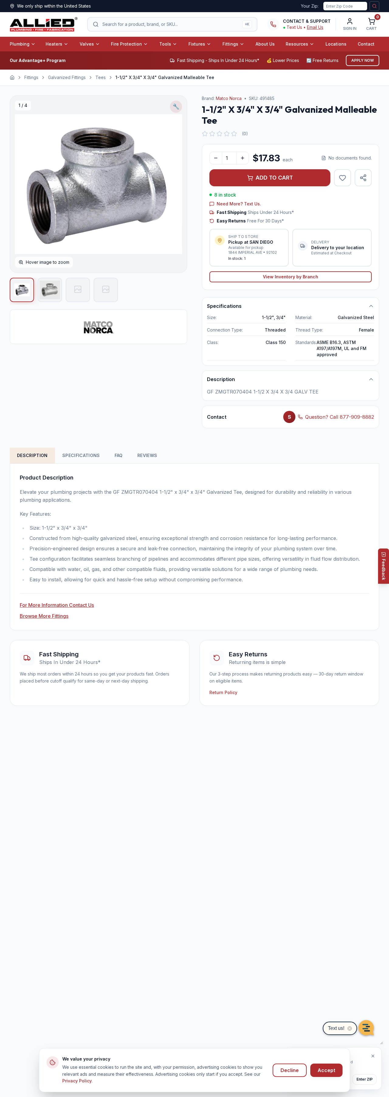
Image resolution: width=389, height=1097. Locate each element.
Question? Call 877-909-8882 (339, 417)
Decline (290, 1070)
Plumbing (19, 43)
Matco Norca (229, 98)
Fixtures (196, 43)
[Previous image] (21, 184)
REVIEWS (147, 455)
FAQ (119, 455)
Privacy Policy (77, 1080)
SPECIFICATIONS (81, 455)
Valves (87, 43)
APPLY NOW (362, 60)
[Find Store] (374, 6)
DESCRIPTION (32, 455)
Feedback (383, 569)
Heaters (54, 43)
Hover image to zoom (47, 262)
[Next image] (176, 184)
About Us (265, 43)
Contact (366, 43)
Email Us (315, 27)
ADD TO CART (274, 177)
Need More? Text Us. (239, 203)
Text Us (294, 27)
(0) (245, 133)
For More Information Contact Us (57, 605)
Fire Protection (126, 43)
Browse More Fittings (44, 616)
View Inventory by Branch (290, 276)
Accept (326, 1070)
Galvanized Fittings (67, 77)
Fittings (230, 43)
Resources (297, 43)
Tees (100, 77)
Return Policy (223, 692)
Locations (335, 43)
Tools (165, 43)
